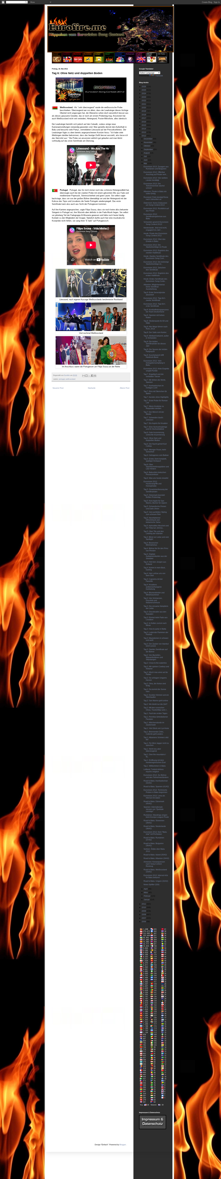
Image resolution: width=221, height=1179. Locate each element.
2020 (144, 108)
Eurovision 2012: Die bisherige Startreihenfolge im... (156, 263)
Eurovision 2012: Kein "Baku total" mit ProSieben (155, 833)
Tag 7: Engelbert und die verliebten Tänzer (154, 375)
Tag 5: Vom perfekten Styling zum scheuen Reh (155, 513)
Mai (145, 163)
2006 (144, 922)
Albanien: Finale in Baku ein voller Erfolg (155, 192)
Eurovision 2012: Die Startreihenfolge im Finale (155, 246)
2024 (144, 93)
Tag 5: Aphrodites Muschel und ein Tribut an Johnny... (156, 527)
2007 (144, 918)
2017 (144, 118)
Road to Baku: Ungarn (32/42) (156, 881)
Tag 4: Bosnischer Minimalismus (151, 544)
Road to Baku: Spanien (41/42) (156, 786)
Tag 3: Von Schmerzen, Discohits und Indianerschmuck (153, 600)
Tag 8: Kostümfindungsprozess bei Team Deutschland (156, 311)
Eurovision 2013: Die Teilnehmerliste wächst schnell (154, 186)
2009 (144, 911)
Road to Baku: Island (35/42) (155, 855)
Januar (147, 900)
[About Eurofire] (109, 62)
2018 (144, 115)
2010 (144, 907)
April (146, 889)
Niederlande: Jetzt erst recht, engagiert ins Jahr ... (155, 229)
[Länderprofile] (67, 62)
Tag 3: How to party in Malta (155, 629)
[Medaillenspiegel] (152, 62)
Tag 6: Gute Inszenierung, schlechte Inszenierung (154, 433)
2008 (144, 914)
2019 (144, 111)
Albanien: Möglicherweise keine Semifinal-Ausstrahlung (154, 287)
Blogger (123, 1145)
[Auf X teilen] (89, 375)
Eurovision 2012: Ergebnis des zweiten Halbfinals (156, 251)
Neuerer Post (58, 388)
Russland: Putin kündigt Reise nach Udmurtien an (156, 198)
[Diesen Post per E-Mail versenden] (83, 375)
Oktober (147, 146)
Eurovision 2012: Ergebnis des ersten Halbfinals (156, 274)
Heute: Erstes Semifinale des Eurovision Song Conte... (155, 280)
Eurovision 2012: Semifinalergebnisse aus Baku (155, 216)
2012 (144, 136)
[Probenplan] (131, 62)
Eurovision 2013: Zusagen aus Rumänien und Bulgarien (156, 168)
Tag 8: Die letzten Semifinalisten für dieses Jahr (155, 344)
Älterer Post (124, 388)
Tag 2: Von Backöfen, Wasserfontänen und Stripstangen (153, 657)
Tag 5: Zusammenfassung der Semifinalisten (156, 490)
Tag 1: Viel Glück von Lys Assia (156, 728)
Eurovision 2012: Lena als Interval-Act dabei (154, 797)
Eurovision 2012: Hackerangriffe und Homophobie (152, 484)
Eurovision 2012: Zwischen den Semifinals (155, 269)
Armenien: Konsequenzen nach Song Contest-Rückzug (154, 864)
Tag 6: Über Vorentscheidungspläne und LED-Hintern (156, 467)
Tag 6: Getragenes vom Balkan (156, 455)
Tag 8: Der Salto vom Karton (155, 332)
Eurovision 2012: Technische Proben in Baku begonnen (155, 791)
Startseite (91, 388)
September (148, 149)
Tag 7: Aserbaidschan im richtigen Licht (154, 387)
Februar (147, 896)
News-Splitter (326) (151, 884)
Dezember (148, 139)
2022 (144, 101)
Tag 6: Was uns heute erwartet (156, 478)
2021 (144, 104)
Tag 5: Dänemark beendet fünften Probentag (154, 496)
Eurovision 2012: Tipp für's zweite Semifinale (154, 299)
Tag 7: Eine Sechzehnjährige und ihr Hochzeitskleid (155, 428)
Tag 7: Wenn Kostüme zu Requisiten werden (154, 407)
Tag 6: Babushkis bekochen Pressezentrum (155, 473)
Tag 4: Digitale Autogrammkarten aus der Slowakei (155, 556)
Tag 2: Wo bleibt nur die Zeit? (155, 704)
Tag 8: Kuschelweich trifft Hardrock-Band (154, 356)
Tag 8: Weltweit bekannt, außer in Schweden (156, 337)
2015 (144, 125)
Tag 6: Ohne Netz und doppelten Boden (152, 439)
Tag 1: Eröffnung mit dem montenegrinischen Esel (155, 761)
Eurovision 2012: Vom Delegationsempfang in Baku (154, 363)
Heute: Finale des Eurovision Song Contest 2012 (155, 234)
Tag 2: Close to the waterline (155, 663)
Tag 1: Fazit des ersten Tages (155, 713)
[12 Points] (162, 62)
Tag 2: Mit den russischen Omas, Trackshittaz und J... (156, 709)
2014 (144, 129)
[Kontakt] (99, 62)
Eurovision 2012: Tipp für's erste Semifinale (154, 305)
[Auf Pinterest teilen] (95, 375)
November (148, 142)
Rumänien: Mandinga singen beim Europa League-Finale (156, 816)
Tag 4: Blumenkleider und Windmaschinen (154, 594)
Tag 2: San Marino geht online (156, 701)
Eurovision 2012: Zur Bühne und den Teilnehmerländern (156, 776)
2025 (144, 90)
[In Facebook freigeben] (92, 375)
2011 (144, 904)
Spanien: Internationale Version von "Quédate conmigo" (154, 809)
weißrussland (70, 379)
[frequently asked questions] (152, 1129)
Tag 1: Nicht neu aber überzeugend (152, 750)
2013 (144, 132)
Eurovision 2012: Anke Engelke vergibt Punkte (156, 370)
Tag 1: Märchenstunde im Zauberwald (154, 724)
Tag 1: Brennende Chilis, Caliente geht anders (154, 733)
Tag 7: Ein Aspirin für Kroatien (156, 423)
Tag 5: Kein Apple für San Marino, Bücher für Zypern (155, 502)
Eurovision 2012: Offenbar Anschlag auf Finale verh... (155, 173)
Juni (146, 160)
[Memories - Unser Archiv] (78, 62)
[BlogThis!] (86, 375)
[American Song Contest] (120, 62)
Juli (145, 156)
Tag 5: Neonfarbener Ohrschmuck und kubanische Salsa (152, 520)
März (146, 892)
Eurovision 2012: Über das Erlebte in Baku (154, 240)
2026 (144, 87)
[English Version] (141, 62)
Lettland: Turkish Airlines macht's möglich (154, 770)
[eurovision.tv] (88, 62)
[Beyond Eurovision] (57, 62)
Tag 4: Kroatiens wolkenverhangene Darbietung (153, 587)
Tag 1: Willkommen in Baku (155, 766)
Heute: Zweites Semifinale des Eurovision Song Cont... (156, 257)
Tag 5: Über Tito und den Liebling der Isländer (154, 532)
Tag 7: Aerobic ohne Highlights (156, 397)
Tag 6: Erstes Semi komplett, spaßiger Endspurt (155, 460)
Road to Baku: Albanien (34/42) (156, 858)
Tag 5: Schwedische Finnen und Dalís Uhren (155, 507)
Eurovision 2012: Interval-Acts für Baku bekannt (156, 876)
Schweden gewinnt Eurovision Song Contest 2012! (156, 223)
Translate (159, 76)
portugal (62, 379)
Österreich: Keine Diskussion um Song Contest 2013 (155, 204)
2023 (144, 97)
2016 (144, 122)
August (147, 153)
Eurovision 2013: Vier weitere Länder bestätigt (156, 179)
